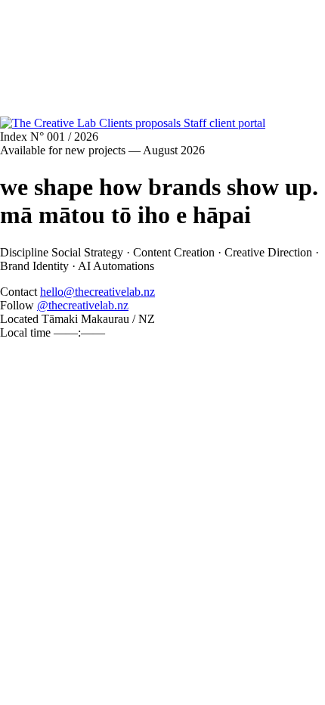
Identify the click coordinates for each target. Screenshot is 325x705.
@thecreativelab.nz (82, 305)
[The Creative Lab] (49, 122)
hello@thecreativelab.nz (97, 291)
